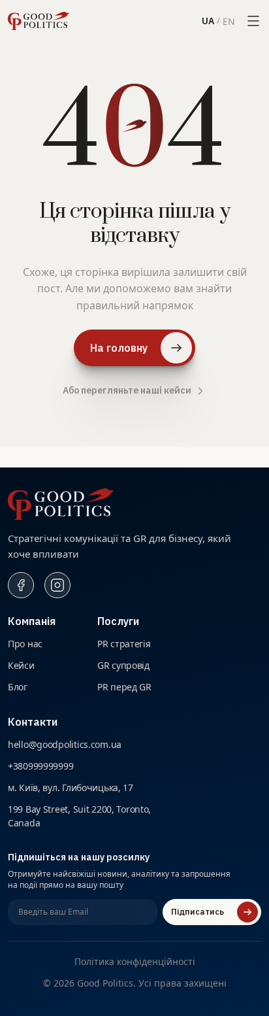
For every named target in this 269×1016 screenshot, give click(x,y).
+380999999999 (41, 765)
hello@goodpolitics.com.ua (61, 744)
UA (209, 21)
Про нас (24, 643)
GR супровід (122, 665)
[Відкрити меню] (253, 21)
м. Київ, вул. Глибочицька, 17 (65, 787)
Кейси (20, 665)
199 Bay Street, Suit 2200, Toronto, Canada (76, 815)
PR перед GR (122, 686)
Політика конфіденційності (134, 961)
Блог (17, 686)
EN (229, 21)
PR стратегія (123, 643)
